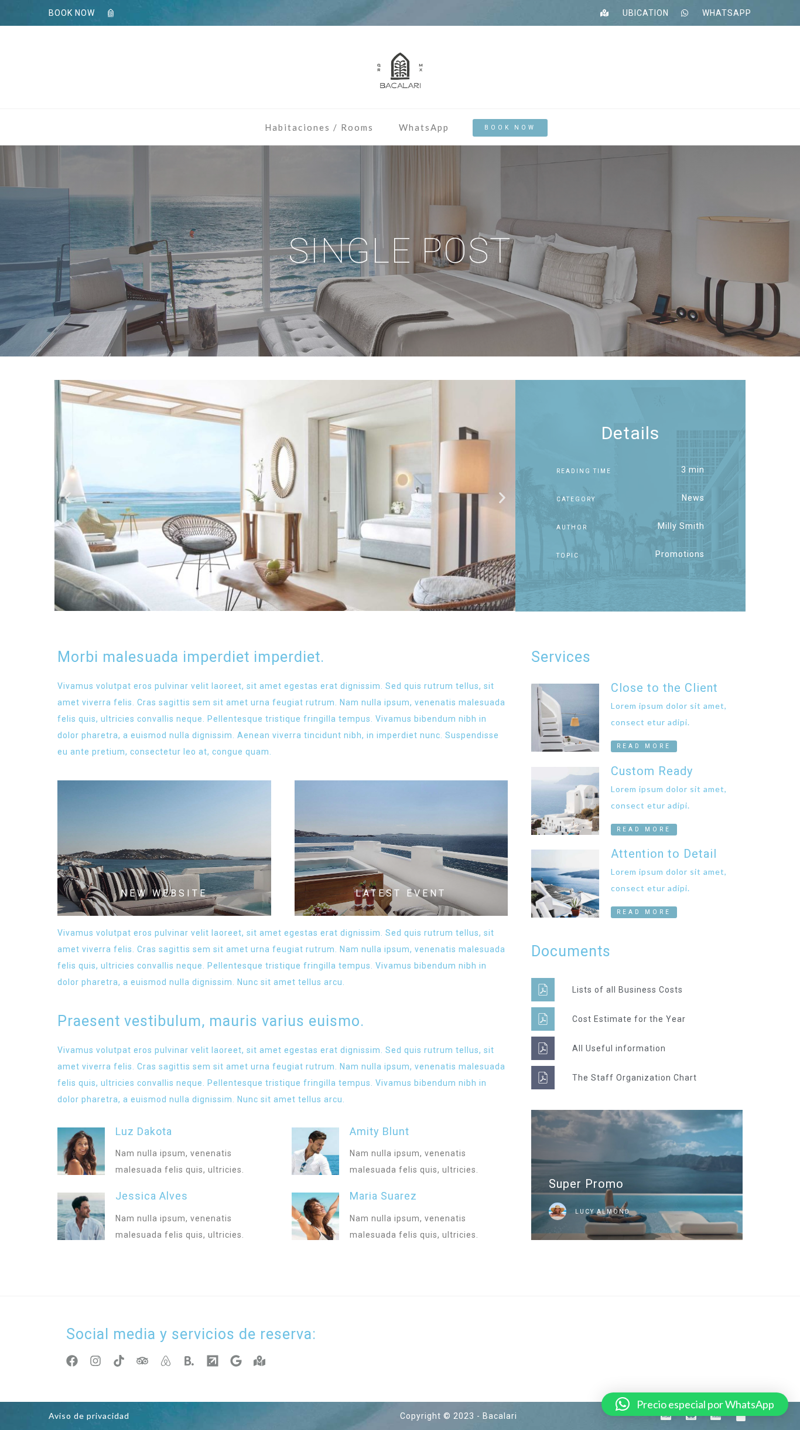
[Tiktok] (119, 1361)
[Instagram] (95, 1361)
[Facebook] (72, 1361)
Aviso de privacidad (89, 1416)
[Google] (236, 1361)
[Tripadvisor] (142, 1361)
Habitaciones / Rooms (319, 127)
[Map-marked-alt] (259, 1361)
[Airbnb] (166, 1361)
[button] (67, 498)
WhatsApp (424, 127)
